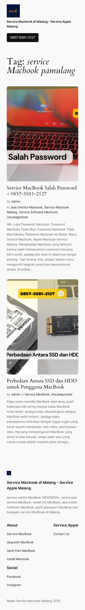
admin (16, 201)
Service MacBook (37, 394)
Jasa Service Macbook (26, 207)
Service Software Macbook (38, 212)
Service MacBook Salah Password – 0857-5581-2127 (42, 191)
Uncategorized (17, 217)
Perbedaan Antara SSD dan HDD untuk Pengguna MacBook (42, 384)
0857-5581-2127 (22, 37)
